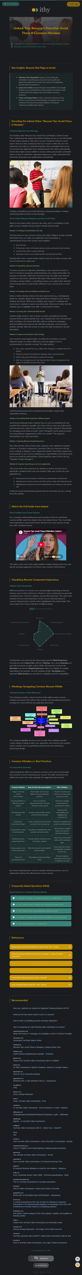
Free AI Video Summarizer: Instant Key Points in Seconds (36, 1189)
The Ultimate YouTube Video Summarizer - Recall (33, 1155)
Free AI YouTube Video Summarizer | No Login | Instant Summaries (40, 1243)
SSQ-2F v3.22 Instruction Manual (26, 1074)
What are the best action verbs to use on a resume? (33, 1015)
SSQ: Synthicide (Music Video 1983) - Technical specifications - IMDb (41, 1175)
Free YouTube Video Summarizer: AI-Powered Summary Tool (37, 1162)
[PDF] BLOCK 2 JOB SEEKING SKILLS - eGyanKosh (34, 1081)
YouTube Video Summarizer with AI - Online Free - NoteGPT (37, 1128)
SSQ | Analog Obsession (23, 1094)
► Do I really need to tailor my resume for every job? (40, 905)
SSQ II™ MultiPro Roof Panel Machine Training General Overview (39, 1148)
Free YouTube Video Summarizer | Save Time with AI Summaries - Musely (42, 1141)
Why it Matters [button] (62, 787)
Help (36, 1272)
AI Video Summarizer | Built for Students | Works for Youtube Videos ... (41, 1067)
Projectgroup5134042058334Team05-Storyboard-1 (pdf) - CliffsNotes (40, 1115)
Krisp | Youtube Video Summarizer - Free (29, 1101)
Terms (49, 1272)
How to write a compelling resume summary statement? (35, 1021)
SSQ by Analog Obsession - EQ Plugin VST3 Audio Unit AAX (37, 1229)
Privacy (42, 1272)
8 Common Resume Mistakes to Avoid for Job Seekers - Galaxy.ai (39, 1168)
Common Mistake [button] (18, 787)
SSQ (15, 1088)
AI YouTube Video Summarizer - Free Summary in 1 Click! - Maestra (40, 1108)
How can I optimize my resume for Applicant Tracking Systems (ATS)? (41, 1008)
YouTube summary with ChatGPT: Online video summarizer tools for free (42, 1236)
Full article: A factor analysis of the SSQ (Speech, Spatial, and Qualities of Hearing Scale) (42, 1214)
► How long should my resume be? (31, 924)
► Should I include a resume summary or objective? (39, 898)
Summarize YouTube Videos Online (27, 1040)
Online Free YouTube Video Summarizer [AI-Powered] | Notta (37, 1223)
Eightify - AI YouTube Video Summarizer (29, 1121)
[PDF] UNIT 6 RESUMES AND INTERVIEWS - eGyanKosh (36, 1195)
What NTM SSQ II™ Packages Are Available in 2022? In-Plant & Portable (42, 1034)
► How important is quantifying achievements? (37, 911)
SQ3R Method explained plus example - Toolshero (33, 1054)
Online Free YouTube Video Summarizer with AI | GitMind (36, 1061)
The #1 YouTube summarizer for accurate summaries (34, 1182)
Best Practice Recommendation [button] (39, 787)
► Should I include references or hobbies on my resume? (41, 917)
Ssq (14, 1135)
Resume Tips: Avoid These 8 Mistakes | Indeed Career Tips (36, 1047)
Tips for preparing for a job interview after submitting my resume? (39, 1027)
